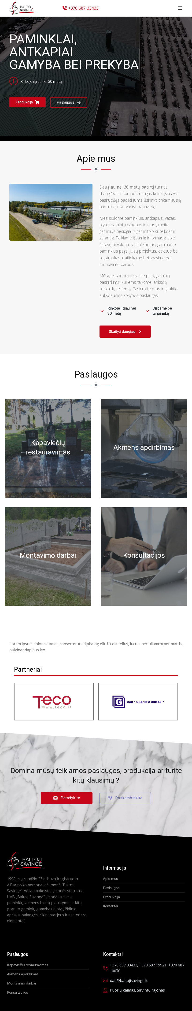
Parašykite (70, 798)
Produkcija (24, 102)
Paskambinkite (129, 798)
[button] (180, 8)
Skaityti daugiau (122, 331)
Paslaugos (65, 102)
